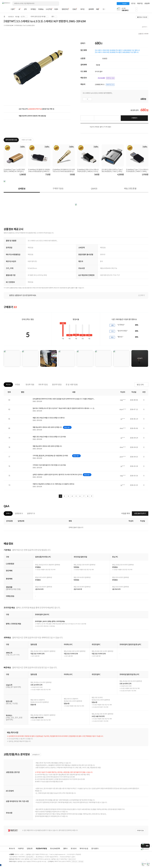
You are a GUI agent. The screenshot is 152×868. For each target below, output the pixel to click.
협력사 (65, 849)
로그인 (133, 3)
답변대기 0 (31, 514)
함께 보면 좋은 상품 (11, 140)
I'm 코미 (125, 3)
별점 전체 (140, 385)
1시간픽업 (49, 9)
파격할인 (33, 9)
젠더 (52, 17)
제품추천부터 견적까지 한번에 (32, 116)
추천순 (17, 385)
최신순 (8, 385)
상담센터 (147, 3)
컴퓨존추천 (65, 9)
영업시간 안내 (71, 859)
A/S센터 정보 (140, 830)
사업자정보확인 (29, 856)
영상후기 (30, 385)
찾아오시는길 (84, 849)
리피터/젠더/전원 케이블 (38, 17)
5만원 (98, 65)
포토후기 (43, 385)
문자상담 (81, 861)
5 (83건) (104, 59)
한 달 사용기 (72, 385)
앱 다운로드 (95, 849)
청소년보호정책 (55, 849)
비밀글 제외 (125, 514)
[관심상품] (87, 118)
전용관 (74, 9)
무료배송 (41, 9)
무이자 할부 (98, 72)
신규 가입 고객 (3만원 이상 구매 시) (36, 109)
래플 (97, 9)
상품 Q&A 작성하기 (140, 513)
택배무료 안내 (110, 84)
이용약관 (20, 849)
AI (19, 9)
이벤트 (56, 9)
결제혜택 (91, 9)
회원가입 (140, 3)
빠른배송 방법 (110, 78)
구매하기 (134, 118)
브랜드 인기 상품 (26, 140)
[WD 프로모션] (145, 849)
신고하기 (141, 295)
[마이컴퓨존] (147, 10)
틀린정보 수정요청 (142, 17)
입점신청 (29, 849)
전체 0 (8, 514)
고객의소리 (74, 861)
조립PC (12, 9)
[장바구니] (141, 10)
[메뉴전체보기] (3, 9)
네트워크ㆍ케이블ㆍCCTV (16, 17)
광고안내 (73, 849)
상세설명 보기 (36, 754)
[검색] (55, 3)
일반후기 (57, 385)
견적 (25, 9)
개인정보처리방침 (41, 849)
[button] (136, 8)
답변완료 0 (19, 514)
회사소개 (12, 849)
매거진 (82, 9)
